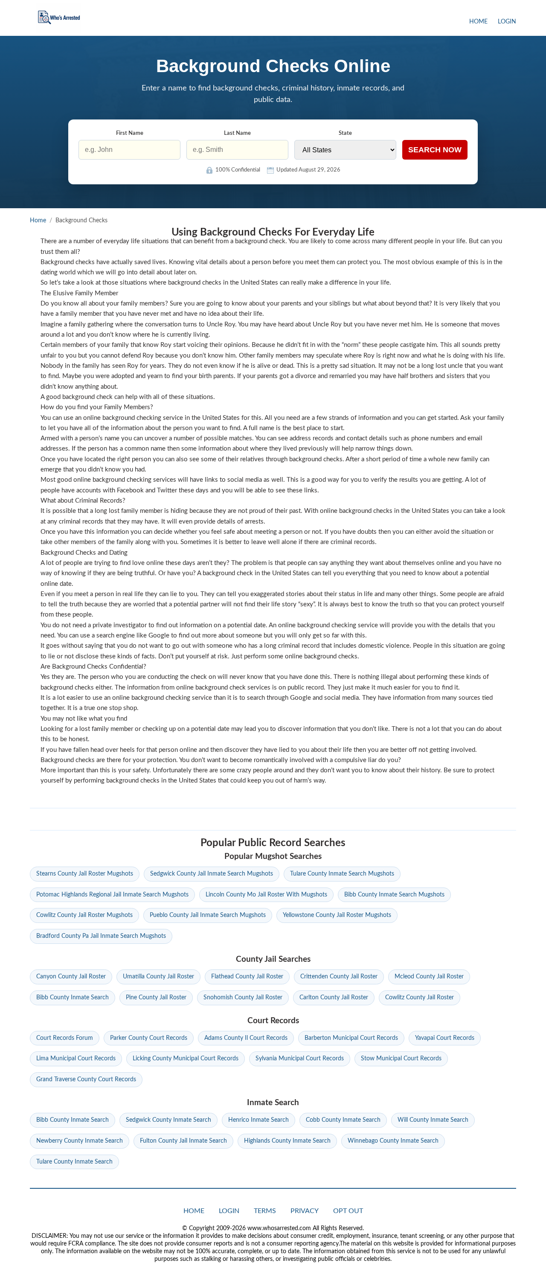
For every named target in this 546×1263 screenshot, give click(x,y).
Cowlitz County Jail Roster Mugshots (84, 915)
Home (478, 22)
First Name (129, 133)
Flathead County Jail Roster (247, 977)
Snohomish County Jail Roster (242, 998)
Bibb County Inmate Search (72, 998)
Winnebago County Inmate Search (393, 1141)
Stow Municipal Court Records (401, 1059)
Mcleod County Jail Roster (429, 977)
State (345, 133)
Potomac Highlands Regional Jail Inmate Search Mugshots (112, 895)
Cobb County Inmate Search (343, 1120)
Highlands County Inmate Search (287, 1141)
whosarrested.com (58, 18)
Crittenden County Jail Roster (339, 977)
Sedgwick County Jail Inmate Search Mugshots (211, 874)
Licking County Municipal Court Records (185, 1059)
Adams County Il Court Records (246, 1038)
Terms (265, 1211)
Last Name (237, 133)
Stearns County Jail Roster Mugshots (84, 874)
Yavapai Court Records (444, 1038)
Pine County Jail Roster (156, 998)
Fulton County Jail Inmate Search (183, 1141)
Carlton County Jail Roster (333, 998)
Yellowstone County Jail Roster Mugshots (337, 915)
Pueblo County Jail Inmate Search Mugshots (208, 915)
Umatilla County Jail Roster (158, 977)
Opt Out (348, 1211)
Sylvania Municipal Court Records (300, 1059)
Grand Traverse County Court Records (86, 1080)
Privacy (304, 1211)
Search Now (435, 150)
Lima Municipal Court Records (76, 1059)
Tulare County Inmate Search (74, 1162)
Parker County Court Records (148, 1038)
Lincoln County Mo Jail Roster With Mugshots (266, 895)
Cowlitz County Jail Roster (419, 998)
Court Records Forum (64, 1038)
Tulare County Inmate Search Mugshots (342, 874)
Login (507, 22)
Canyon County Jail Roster (71, 977)
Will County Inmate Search (433, 1120)
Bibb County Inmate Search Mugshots (394, 895)
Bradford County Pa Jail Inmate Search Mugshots (101, 936)
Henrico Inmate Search (258, 1120)
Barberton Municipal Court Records (351, 1038)
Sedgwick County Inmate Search (168, 1120)
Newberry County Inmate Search (79, 1141)
